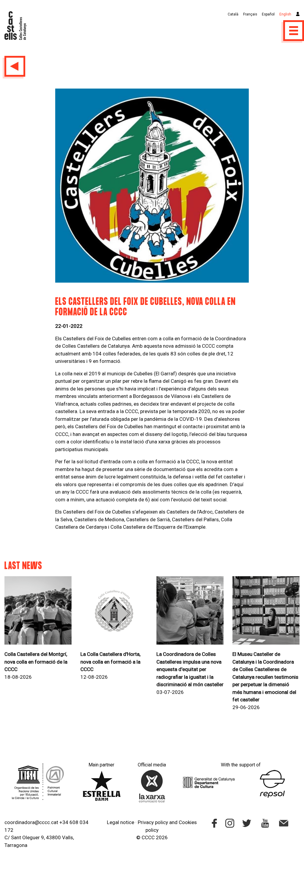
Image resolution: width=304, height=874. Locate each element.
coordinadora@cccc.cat (31, 822)
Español (268, 14)
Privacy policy (153, 822)
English (285, 14)
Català (233, 14)
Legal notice (120, 822)
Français (250, 14)
